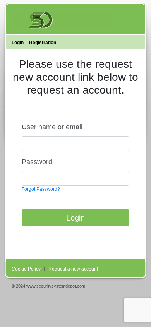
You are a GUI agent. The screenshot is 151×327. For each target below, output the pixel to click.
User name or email (52, 127)
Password (37, 162)
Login (75, 218)
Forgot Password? (41, 189)
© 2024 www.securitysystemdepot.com (48, 286)
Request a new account (73, 269)
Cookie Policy (26, 269)
